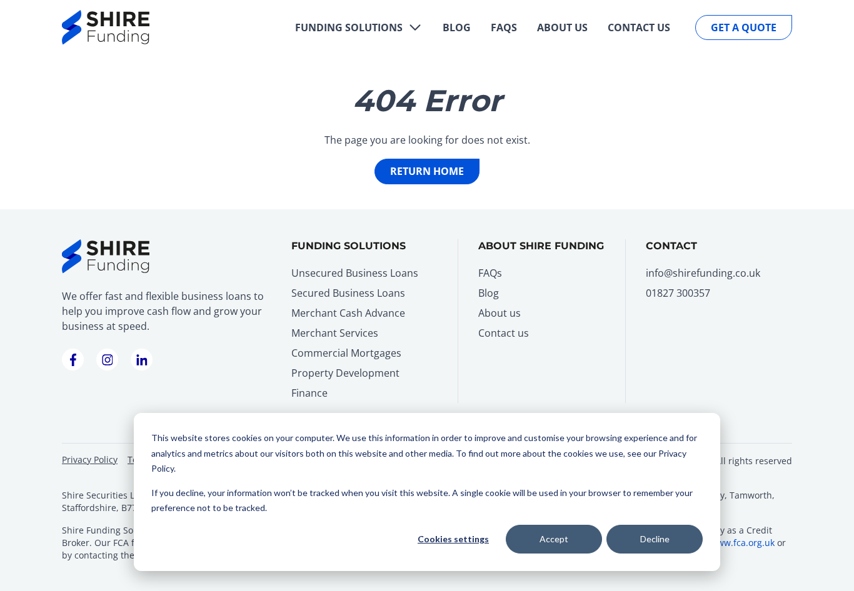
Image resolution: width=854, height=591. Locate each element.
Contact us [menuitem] (503, 333)
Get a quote (743, 27)
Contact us (639, 27)
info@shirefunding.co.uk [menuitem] (703, 273)
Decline (655, 539)
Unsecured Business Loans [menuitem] (354, 273)
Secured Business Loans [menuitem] (348, 293)
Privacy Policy (90, 459)
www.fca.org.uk (742, 543)
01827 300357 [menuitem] (678, 293)
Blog (457, 27)
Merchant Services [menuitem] (334, 333)
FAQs (504, 27)
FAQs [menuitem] (490, 273)
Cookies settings (453, 539)
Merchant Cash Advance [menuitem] (348, 313)
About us (562, 27)
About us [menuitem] (499, 313)
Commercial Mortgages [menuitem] (346, 353)
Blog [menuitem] (488, 293)
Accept (554, 539)
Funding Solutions (349, 27)
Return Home (427, 171)
